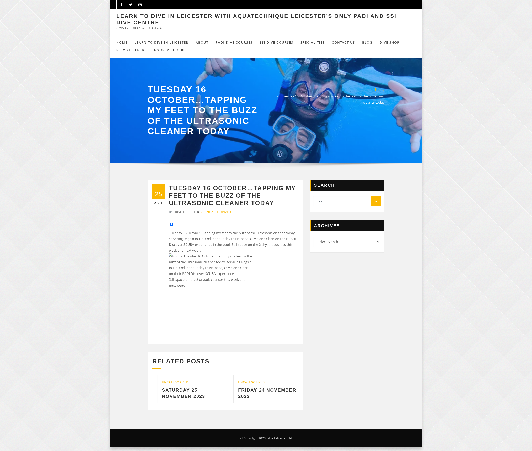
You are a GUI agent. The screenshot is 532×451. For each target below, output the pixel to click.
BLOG (367, 42)
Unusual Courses (172, 50)
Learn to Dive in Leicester (161, 42)
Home (121, 42)
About (202, 42)
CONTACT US (343, 42)
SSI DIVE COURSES (276, 42)
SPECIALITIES (312, 42)
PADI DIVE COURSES (234, 42)
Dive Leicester (184, 212)
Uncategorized (217, 212)
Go (376, 201)
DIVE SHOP (389, 42)
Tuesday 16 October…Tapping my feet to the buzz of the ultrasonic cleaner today (232, 195)
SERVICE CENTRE (131, 50)
